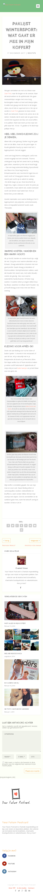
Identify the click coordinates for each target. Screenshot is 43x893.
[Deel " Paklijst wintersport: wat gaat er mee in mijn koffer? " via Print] (21, 530)
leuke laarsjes (22, 368)
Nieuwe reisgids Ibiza (13, 653)
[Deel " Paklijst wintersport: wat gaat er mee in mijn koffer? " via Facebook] (8, 525)
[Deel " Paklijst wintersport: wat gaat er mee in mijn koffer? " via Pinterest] (26, 525)
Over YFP (12, 888)
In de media (21, 888)
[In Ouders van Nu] (21, 669)
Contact (31, 888)
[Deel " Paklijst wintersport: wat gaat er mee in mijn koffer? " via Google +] (17, 525)
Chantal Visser (21, 568)
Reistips (32, 53)
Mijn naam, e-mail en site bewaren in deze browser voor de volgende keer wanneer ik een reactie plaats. (19, 764)
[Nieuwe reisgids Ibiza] (21, 639)
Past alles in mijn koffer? (15, 623)
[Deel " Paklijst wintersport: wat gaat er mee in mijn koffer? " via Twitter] (12, 525)
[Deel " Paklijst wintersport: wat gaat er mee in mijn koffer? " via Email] (35, 525)
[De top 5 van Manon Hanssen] (21, 697)
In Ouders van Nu (11, 683)
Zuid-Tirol (7, 93)
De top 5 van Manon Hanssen (16, 709)
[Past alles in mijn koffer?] (21, 610)
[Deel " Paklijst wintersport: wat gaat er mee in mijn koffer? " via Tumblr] (21, 525)
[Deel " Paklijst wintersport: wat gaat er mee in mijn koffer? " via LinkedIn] (30, 525)
